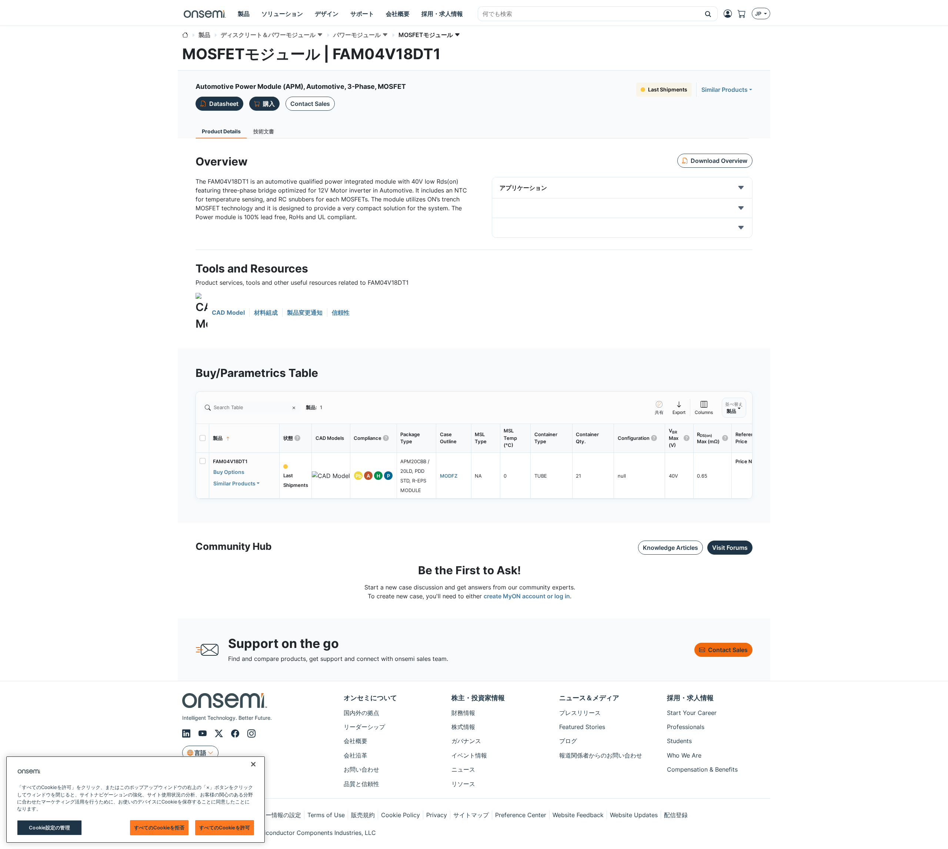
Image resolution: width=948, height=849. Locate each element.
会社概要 (355, 741)
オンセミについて (370, 698)
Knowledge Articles (670, 547)
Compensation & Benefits (702, 769)
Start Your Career (692, 712)
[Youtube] (203, 733)
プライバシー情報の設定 (268, 815)
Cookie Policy (400, 815)
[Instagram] (251, 733)
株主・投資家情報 (478, 698)
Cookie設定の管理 (49, 827)
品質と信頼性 (361, 784)
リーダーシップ (364, 727)
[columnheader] (244, 438)
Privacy (436, 815)
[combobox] (588, 14)
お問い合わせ (361, 769)
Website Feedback (578, 815)
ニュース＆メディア (589, 698)
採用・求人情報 (690, 698)
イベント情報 (469, 755)
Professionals (685, 727)
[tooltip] (679, 407)
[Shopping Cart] (745, 13)
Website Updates (634, 815)
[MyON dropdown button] (730, 13)
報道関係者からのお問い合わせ (600, 755)
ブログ (568, 741)
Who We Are (684, 755)
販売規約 (363, 815)
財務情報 (463, 712)
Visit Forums (730, 547)
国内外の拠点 (361, 712)
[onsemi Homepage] (205, 13)
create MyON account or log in (527, 596)
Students (679, 741)
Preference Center (520, 815)
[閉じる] (253, 764)
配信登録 (676, 815)
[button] (708, 13)
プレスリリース (580, 712)
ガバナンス (466, 741)
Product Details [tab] (221, 131)
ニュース (463, 769)
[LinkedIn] (187, 733)
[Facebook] (236, 733)
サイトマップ (471, 815)
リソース (463, 784)
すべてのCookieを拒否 (159, 827)
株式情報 (463, 727)
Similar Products (724, 89)
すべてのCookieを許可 (224, 827)
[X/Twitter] (220, 733)
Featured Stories (582, 727)
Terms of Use (326, 815)
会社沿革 (355, 755)
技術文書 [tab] (263, 131)
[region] (135, 799)
